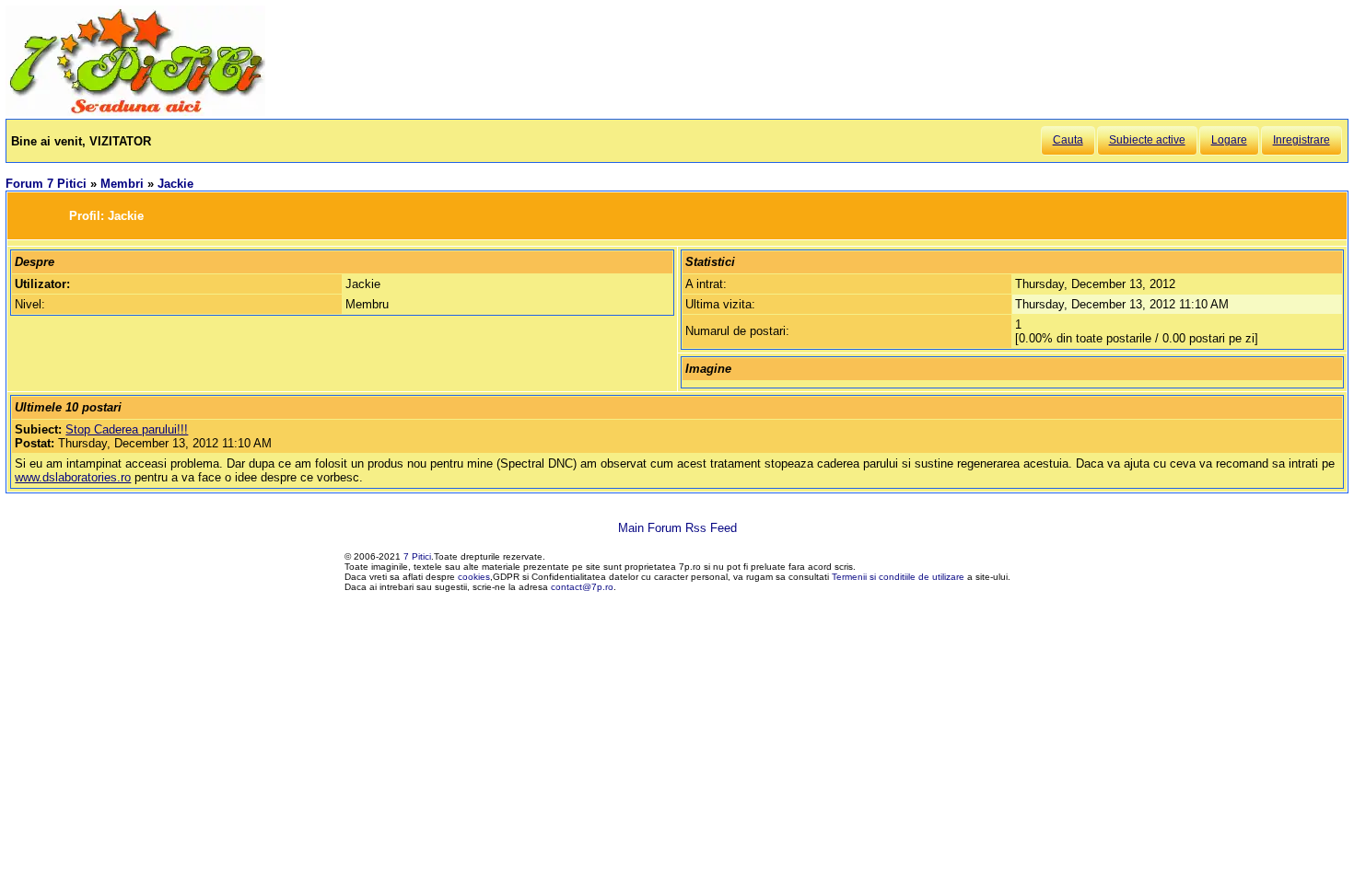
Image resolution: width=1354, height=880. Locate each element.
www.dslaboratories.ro (73, 477)
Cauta (1068, 139)
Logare (1229, 139)
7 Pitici (417, 556)
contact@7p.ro (582, 587)
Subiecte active (1147, 139)
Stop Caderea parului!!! (126, 429)
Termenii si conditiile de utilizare (898, 577)
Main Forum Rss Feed (677, 528)
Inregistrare (1301, 139)
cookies (474, 577)
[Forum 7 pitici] (135, 112)
